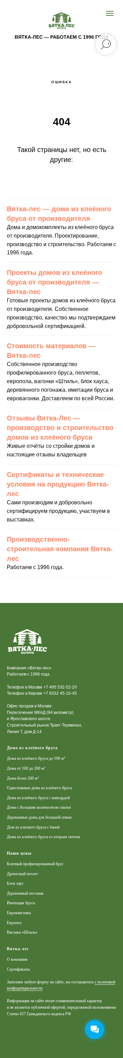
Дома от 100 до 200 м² (26, 768)
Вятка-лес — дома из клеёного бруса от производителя (59, 213)
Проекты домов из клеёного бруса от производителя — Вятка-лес (54, 282)
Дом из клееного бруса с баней (33, 827)
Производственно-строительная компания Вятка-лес (60, 549)
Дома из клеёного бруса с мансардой (38, 797)
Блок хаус (15, 883)
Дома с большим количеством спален (39, 807)
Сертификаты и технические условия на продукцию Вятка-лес (58, 484)
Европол (14, 922)
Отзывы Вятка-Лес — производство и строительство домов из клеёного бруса (60, 427)
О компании (17, 959)
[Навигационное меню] (109, 13)
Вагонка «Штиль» (22, 932)
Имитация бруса (21, 902)
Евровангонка (19, 912)
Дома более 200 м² (23, 778)
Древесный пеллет (22, 873)
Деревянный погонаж (25, 893)
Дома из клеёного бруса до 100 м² (36, 758)
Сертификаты (18, 969)
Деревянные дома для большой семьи (39, 817)
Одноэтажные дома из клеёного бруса (39, 787)
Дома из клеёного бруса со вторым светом (43, 836)
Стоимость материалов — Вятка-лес (51, 350)
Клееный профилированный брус (35, 863)
